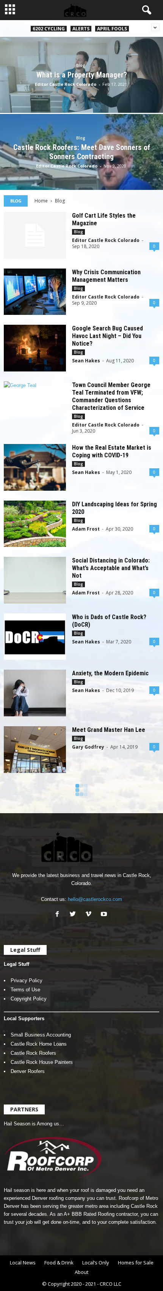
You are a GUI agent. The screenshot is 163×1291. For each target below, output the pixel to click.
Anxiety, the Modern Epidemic (110, 673)
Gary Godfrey (88, 747)
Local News (23, 1262)
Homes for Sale (136, 1262)
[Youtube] (105, 915)
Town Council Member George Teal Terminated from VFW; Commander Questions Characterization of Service (111, 396)
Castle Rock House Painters (42, 1062)
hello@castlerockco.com (95, 899)
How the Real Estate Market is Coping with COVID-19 (111, 451)
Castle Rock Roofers (33, 1053)
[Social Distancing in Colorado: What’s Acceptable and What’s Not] (35, 580)
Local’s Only (95, 1262)
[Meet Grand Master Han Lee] (35, 749)
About (81, 1272)
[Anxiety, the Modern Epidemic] (35, 693)
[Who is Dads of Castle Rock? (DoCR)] (35, 636)
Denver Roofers (28, 1071)
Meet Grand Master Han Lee (108, 729)
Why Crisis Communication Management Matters (106, 276)
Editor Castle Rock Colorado (65, 84)
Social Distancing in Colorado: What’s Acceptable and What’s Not (111, 568)
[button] (145, 10)
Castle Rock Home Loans (39, 1044)
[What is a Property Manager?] (81, 91)
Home (41, 201)
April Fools (112, 29)
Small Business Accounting (41, 1035)
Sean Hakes (86, 360)
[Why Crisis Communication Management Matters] (35, 292)
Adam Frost (86, 529)
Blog (80, 65)
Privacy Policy (26, 980)
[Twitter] (74, 915)
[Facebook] (59, 915)
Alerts (80, 29)
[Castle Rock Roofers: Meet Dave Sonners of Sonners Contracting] (81, 178)
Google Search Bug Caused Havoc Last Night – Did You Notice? (107, 336)
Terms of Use (25, 989)
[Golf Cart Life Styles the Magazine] (35, 235)
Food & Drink (59, 1262)
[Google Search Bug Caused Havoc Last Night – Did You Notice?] (35, 348)
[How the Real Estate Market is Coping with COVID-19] (35, 467)
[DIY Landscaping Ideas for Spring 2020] (35, 524)
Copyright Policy (29, 999)
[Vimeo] (90, 915)
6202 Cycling (49, 29)
